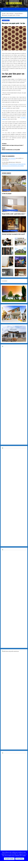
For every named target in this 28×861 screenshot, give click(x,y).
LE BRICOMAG (14, 3)
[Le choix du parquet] (14, 184)
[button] (2, 9)
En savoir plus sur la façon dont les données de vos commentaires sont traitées (14, 164)
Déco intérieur (6, 210)
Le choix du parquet (6, 193)
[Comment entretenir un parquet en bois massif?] (14, 224)
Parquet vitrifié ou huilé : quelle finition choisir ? (13, 214)
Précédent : (12, 144)
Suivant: (11, 148)
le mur (5, 108)
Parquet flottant (6, 20)
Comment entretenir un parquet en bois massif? (13, 234)
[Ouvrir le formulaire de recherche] (26, 9)
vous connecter (11, 158)
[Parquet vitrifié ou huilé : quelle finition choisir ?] (14, 204)
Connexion (4, 281)
